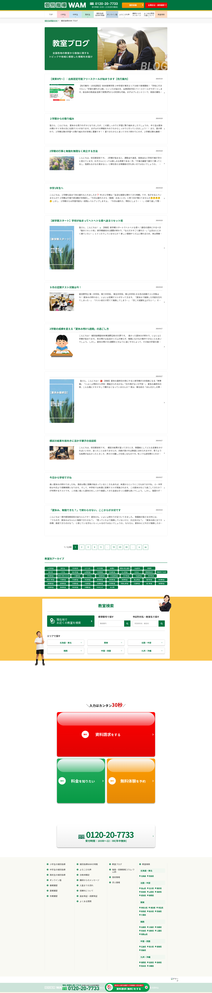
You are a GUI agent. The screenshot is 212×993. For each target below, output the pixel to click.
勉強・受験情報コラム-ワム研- (123, 870)
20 (120, 547)
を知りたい (77, 781)
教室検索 (146, 864)
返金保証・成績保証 (88, 896)
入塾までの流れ (86, 885)
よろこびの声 (85, 869)
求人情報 (116, 882)
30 (126, 547)
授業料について (86, 890)
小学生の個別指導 (57, 864)
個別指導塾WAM (51, 21)
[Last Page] (145, 547)
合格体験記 (84, 875)
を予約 (128, 781)
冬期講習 (54, 896)
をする (102, 734)
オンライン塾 (55, 880)
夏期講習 (54, 890)
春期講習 (54, 885)
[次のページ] (139, 547)
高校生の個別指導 (57, 875)
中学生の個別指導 (57, 869)
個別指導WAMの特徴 (89, 864)
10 (114, 547)
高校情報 (116, 877)
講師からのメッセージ (89, 880)
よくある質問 (85, 901)
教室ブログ (117, 864)
